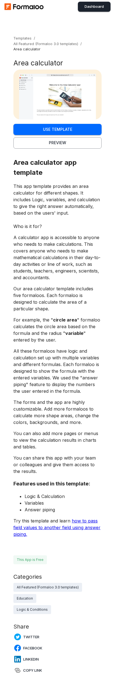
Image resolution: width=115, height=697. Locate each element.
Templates (22, 38)
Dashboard (94, 6)
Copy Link (32, 670)
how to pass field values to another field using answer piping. (56, 527)
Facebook (32, 648)
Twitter (31, 637)
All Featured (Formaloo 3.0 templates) (45, 43)
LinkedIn (31, 659)
